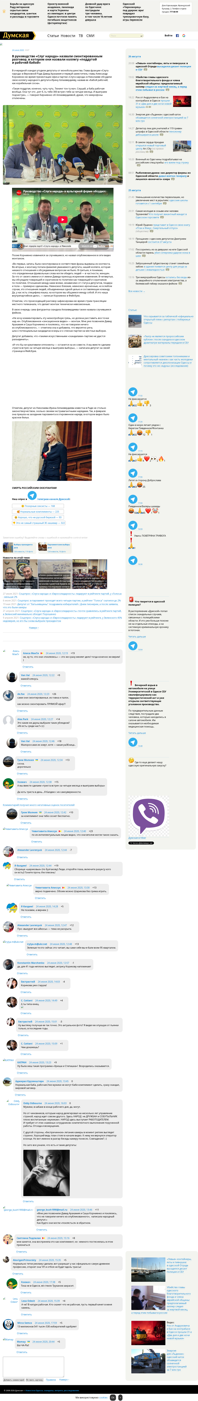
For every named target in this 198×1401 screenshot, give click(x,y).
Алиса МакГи (31, 653)
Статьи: (132, 310)
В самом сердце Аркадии (150, 142)
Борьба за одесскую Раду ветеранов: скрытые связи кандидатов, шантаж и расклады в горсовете (24, 10)
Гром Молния (25, 760)
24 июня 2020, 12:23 (38, 694)
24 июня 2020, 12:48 (61, 944)
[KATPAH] (8, 1060)
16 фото (62, 551)
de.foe (20, 694)
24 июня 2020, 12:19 (57, 653)
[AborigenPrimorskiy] (6, 1261)
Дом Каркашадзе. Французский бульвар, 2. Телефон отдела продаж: (176, 8)
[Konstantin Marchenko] (8, 969)
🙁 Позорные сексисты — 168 (38, 506)
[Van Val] (12, 681)
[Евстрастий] (12, 987)
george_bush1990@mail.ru (52, 1209)
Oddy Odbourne (32, 1103)
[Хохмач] (8, 788)
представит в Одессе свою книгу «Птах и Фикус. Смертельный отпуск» (163, 226)
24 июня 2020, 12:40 (75, 831)
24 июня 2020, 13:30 (79, 887)
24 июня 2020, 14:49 (46, 1000)
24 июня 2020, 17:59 (46, 1322)
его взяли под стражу (177, 162)
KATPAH (21, 1062)
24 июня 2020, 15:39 (49, 1300)
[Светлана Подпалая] (8, 1243)
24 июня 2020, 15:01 (46, 1021)
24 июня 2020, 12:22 (43, 675)
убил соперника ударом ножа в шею (163, 254)
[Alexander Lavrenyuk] (8, 856)
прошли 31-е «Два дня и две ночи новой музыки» (153, 104)
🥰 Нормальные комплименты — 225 (38, 511)
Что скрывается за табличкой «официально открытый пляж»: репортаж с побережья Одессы (169, 319)
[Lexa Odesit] (10, 1301)
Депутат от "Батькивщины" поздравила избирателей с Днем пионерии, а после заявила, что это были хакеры (60, 606)
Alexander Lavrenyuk (29, 850)
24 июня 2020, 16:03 (55, 1103)
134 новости (19, 551)
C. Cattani (26, 1000)
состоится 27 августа (159, 242)
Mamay (21, 1341)
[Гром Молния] (8, 766)
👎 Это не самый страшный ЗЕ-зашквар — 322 (39, 523)
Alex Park (22, 719)
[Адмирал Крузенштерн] (7, 1085)
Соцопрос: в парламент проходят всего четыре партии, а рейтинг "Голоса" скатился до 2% (69, 600)
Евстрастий (28, 981)
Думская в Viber (137, 837)
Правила (51, 1379)
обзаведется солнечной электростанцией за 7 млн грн (162, 119)
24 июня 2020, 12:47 (56, 925)
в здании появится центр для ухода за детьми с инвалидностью (161, 268)
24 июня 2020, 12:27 (42, 719)
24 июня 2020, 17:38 (44, 1282)
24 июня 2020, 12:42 (55, 812)
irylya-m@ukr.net (37, 944)
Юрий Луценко (144, 224)
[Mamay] (8, 1339)
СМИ (90, 35)
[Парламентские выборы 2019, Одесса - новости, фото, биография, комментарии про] (42, 550)
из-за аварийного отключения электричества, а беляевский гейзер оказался (163, 280)
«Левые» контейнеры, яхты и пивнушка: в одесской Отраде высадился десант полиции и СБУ (179, 1265)
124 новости (53, 551)
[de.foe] (8, 700)
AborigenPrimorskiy (24, 1260)
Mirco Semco (24, 1322)
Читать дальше (137, 636)
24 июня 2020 (18, 50)
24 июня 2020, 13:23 (40, 1062)
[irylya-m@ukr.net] (13, 941)
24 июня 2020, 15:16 (58, 1238)
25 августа (134, 190)
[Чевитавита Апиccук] (15, 829)
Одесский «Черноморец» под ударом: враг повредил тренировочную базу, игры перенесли (136, 11)
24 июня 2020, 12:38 (41, 782)
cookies (103, 1397)
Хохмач (22, 782)
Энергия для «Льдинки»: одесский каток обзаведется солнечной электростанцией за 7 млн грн (177, 1360)
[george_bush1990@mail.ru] (18, 1209)
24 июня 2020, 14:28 (47, 906)
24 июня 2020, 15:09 (46, 1043)
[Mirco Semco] (8, 1329)
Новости (68, 35)
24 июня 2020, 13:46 (81, 1209)
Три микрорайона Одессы (151, 277)
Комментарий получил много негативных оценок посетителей (39, 805)
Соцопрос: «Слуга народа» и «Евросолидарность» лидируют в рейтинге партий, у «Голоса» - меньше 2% (90, 582)
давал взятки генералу (173, 176)
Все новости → (136, 291)
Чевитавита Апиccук (44, 831)
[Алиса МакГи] (11, 654)
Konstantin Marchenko (30, 962)
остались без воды (176, 277)
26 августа (134, 56)
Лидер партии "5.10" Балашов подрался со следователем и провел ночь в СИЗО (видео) (19, 584)
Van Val (25, 675)
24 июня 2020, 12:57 (58, 962)
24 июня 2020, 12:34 (52, 760)
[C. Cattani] (12, 1006)
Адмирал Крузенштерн (29, 1081)
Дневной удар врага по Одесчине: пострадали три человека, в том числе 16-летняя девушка (98, 11)
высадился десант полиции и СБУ (163, 68)
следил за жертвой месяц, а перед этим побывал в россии (161, 88)
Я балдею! (20, 865)
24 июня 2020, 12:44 (56, 850)
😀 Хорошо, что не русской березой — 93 (37, 517)
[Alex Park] (8, 725)
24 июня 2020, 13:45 (58, 1081)
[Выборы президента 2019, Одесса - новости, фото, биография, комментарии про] (8, 552)
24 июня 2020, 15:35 (50, 1260)
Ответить (28, 666)
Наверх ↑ (34, 627)
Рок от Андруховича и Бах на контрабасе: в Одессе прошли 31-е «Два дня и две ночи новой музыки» (179, 1332)
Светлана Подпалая (29, 1238)
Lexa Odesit (28, 1300)
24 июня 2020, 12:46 (43, 741)
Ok (113, 1397)
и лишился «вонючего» (162, 177)
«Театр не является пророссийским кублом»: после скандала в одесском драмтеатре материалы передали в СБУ (166, 339)
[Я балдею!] (7, 869)
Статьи (53, 35)
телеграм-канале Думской (53, 499)
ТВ (81, 35)
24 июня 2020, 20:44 (43, 1341)
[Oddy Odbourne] (13, 1104)
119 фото (29, 551)
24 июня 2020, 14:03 (49, 981)
